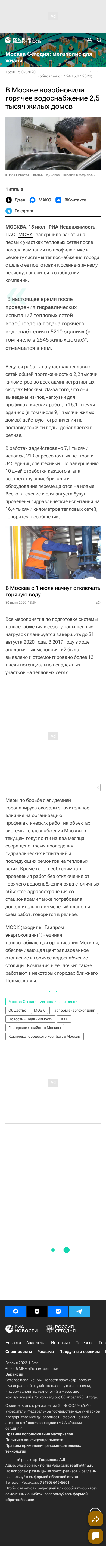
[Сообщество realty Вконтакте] (58, 1311)
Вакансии (14, 1374)
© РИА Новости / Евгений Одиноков (32, 175)
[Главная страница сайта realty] (32, 40)
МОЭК (25, 234)
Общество (17, 1010)
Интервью (60, 1342)
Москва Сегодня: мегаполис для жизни (42, 1001)
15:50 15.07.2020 (20, 72)
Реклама (45, 1351)
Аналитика (36, 1342)
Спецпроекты (18, 1351)
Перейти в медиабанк (79, 175)
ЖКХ (64, 1019)
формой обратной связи (56, 1477)
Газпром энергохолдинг (73, 1010)
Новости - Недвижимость (30, 1019)
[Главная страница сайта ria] (6, 40)
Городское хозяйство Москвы (34, 1028)
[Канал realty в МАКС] (15, 1311)
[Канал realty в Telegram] (79, 1311)
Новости (13, 1342)
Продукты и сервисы (79, 1351)
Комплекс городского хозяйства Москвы (44, 1036)
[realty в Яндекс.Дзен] (37, 1311)
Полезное (84, 1342)
